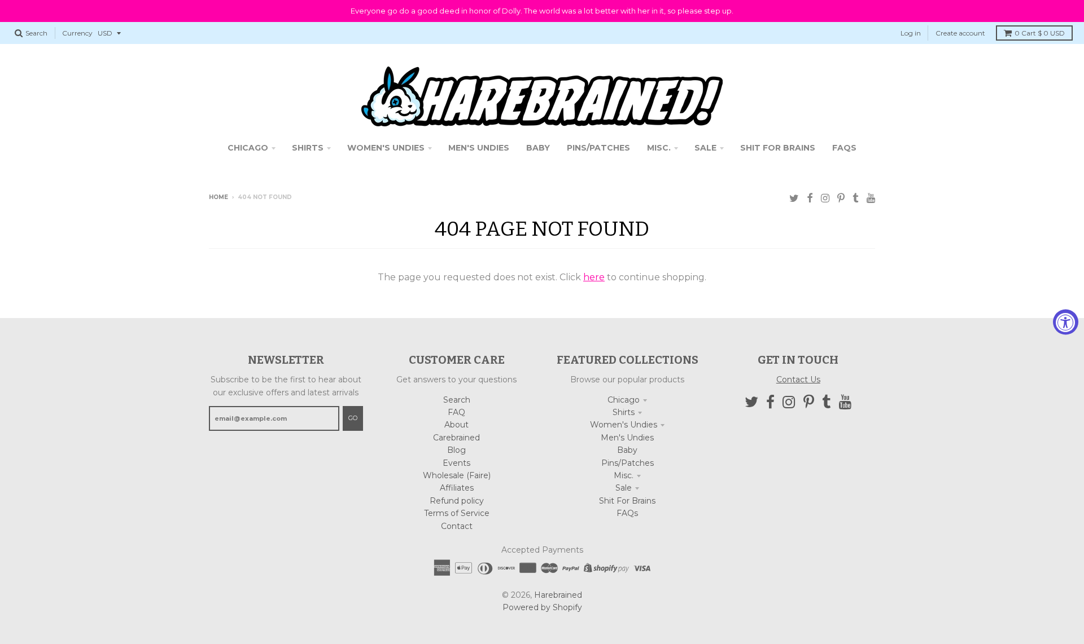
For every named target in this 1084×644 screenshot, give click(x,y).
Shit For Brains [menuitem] (777, 148)
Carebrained (456, 438)
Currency (77, 33)
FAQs (627, 513)
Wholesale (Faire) (457, 475)
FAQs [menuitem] (844, 148)
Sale (623, 488)
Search (456, 400)
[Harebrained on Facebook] (810, 198)
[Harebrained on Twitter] (794, 198)
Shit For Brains (627, 501)
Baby (627, 450)
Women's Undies (623, 425)
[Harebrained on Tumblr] (856, 198)
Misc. (623, 475)
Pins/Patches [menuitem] (598, 148)
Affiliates (457, 488)
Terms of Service (456, 513)
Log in (911, 33)
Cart (1040, 33)
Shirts (624, 412)
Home (218, 197)
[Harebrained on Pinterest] (841, 198)
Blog (456, 450)
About (456, 425)
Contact (457, 526)
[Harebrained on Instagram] (825, 198)
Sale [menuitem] (705, 148)
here (594, 277)
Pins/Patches (627, 463)
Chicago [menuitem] (248, 148)
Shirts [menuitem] (308, 148)
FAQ (456, 412)
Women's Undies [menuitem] (386, 148)
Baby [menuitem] (538, 148)
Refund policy (457, 501)
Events (456, 463)
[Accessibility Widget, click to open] (1065, 322)
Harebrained (558, 595)
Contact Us (798, 379)
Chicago (623, 400)
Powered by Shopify (542, 607)
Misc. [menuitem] (659, 148)
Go (352, 418)
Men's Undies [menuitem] (478, 148)
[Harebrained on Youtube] (871, 198)
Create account (960, 33)
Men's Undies (627, 438)
